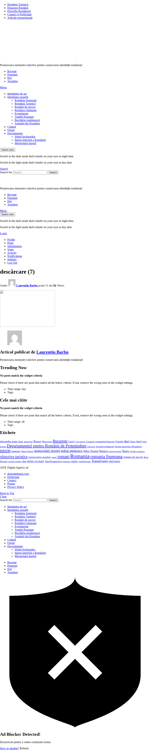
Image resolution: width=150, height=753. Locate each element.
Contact (11, 480)
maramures (16, 451)
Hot (9, 77)
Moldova (103, 451)
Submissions (14, 246)
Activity (12, 252)
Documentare (15, 133)
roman (54, 457)
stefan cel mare (35, 461)
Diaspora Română (17, 7)
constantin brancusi (105, 441)
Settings (11, 259)
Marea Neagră (27, 451)
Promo (11, 483)
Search (53, 172)
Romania (80, 456)
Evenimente (21, 113)
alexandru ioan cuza (11, 441)
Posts (10, 242)
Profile (11, 239)
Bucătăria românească (27, 120)
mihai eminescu (71, 451)
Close (3, 496)
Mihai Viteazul (90, 451)
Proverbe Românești (19, 11)
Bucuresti (60, 441)
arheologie (28, 442)
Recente (12, 71)
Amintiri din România (27, 123)
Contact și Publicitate (19, 14)
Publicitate (13, 477)
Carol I (71, 441)
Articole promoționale (20, 17)
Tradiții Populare (24, 116)
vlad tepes (114, 461)
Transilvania (99, 461)
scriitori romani (14, 461)
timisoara (66, 461)
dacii (139, 441)
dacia (133, 441)
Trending (12, 81)
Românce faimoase (26, 110)
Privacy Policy (15, 487)
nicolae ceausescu (137, 451)
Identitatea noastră (17, 97)
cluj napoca (80, 442)
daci (127, 441)
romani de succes (133, 456)
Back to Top (7, 493)
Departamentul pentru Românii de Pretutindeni (46, 445)
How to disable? (9, 748)
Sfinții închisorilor (25, 136)
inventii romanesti (105, 446)
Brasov (37, 441)
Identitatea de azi (17, 93)
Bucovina (47, 441)
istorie (5, 450)
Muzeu (125, 451)
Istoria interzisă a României (30, 139)
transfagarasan (85, 461)
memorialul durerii (47, 451)
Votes (10, 249)
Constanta (90, 441)
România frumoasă (25, 100)
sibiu (24, 461)
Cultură (11, 126)
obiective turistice (14, 456)
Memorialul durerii (25, 143)
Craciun (119, 441)
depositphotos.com (18, 473)
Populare (12, 74)
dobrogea (91, 447)
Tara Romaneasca (53, 461)
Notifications (14, 256)
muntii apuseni (115, 451)
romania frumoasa (106, 456)
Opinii (11, 130)
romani (63, 456)
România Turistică (17, 4)
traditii (74, 461)
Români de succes (25, 106)
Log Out (12, 262)
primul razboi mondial (39, 457)
